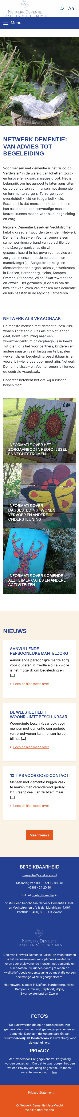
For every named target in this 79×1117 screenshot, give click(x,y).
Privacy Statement (41, 1092)
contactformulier (43, 895)
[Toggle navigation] (6, 23)
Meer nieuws (40, 835)
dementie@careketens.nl (40, 875)
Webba (49, 1110)
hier (54, 1072)
